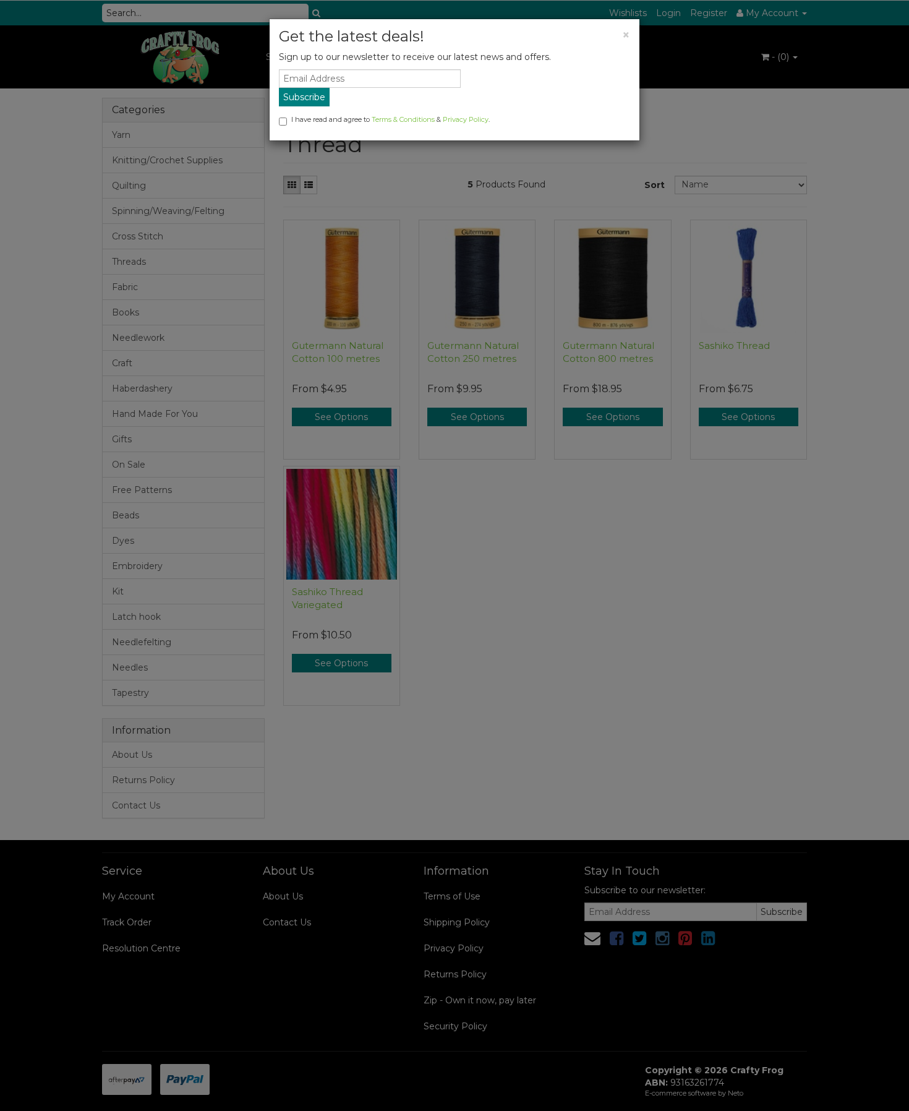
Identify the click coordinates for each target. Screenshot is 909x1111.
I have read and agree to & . (390, 119)
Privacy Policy (466, 119)
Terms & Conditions (403, 119)
